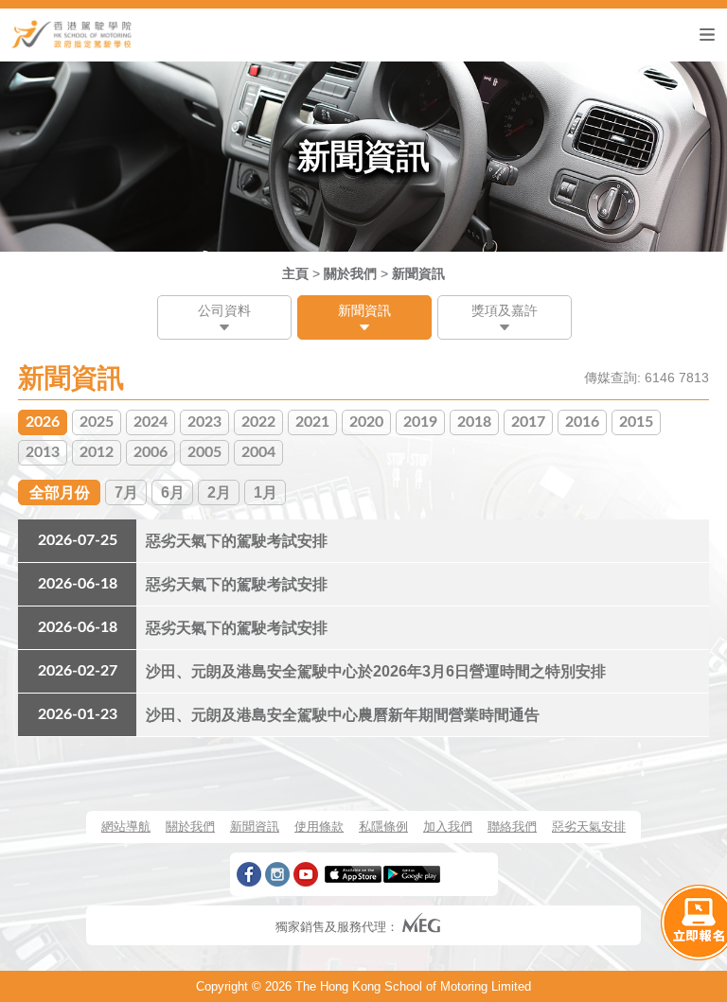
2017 (528, 422)
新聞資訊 (418, 273)
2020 (366, 422)
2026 (43, 422)
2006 (150, 452)
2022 (258, 422)
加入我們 (447, 826)
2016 (582, 422)
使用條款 (319, 826)
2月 (219, 492)
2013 (43, 452)
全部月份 (59, 492)
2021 (312, 422)
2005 (204, 452)
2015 (636, 422)
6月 (173, 492)
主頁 (295, 273)
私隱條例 (383, 826)
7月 (126, 492)
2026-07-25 (77, 540)
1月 (265, 492)
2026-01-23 (77, 714)
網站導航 (126, 826)
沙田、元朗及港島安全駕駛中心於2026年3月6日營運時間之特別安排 (376, 671)
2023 (204, 422)
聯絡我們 (512, 826)
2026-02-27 (77, 670)
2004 (258, 452)
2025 (97, 422)
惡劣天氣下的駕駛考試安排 (237, 541)
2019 (420, 422)
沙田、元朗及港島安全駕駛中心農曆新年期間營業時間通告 (343, 715)
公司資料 (224, 310)
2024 (150, 422)
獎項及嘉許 (504, 310)
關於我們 (350, 273)
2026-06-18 (77, 583)
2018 (474, 422)
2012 (97, 452)
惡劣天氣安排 (589, 826)
